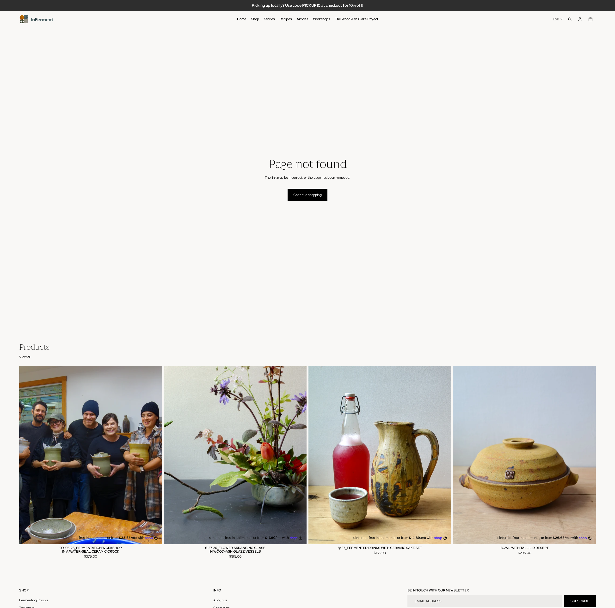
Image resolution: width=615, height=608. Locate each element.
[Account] (580, 19)
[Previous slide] (26, 455)
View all (25, 357)
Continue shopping (307, 195)
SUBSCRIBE (580, 601)
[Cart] (590, 19)
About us (220, 600)
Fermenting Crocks (33, 600)
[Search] (570, 19)
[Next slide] (155, 455)
